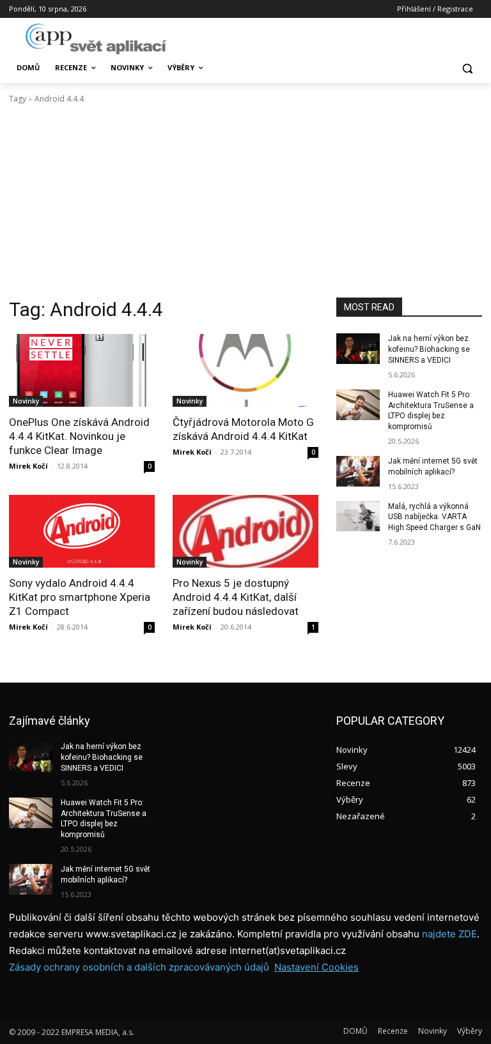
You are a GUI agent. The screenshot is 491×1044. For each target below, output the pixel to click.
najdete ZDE (449, 934)
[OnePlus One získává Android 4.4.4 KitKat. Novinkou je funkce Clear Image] (82, 370)
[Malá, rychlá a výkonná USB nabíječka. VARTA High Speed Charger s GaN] (358, 516)
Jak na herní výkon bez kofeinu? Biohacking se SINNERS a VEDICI (429, 349)
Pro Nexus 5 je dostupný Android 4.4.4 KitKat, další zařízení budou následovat (236, 597)
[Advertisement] (245, 201)
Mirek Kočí (28, 466)
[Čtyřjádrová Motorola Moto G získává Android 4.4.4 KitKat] (245, 370)
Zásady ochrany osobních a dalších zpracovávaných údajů (139, 967)
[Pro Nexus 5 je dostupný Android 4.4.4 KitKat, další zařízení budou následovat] (245, 531)
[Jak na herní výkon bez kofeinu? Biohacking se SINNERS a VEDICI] (358, 348)
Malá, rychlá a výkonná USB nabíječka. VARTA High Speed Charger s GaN (434, 517)
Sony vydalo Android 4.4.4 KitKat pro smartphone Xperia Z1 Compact (79, 597)
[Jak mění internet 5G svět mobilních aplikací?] (358, 471)
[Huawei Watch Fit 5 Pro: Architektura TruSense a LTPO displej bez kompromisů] (358, 405)
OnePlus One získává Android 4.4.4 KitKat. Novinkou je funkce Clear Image (79, 436)
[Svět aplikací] (96, 39)
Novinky (26, 401)
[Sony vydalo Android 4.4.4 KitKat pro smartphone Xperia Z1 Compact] (82, 531)
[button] (467, 68)
